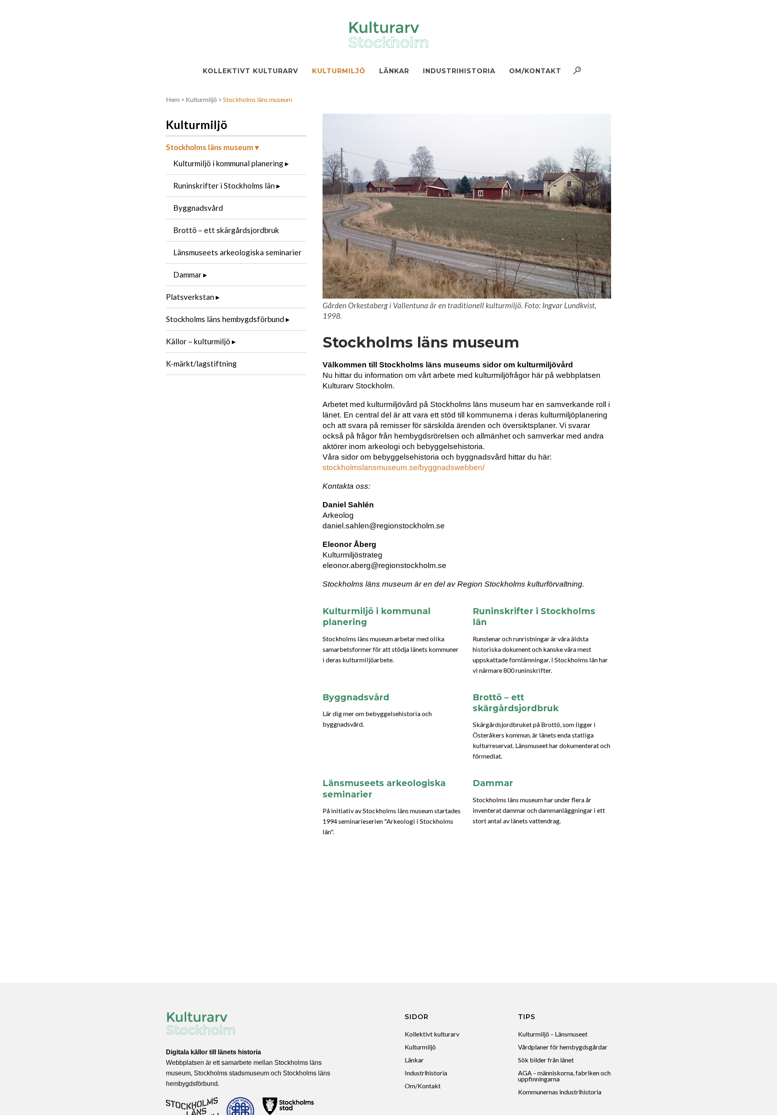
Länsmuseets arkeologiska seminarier (237, 252)
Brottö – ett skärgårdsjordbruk (226, 230)
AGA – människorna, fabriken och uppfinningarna (564, 1076)
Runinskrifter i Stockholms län (224, 185)
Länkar (414, 1060)
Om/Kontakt (423, 1086)
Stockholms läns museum (209, 147)
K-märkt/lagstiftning (201, 363)
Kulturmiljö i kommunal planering (228, 163)
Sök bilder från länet (546, 1060)
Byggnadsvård (198, 207)
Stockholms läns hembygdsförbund (225, 319)
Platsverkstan (190, 296)
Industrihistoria (426, 1073)
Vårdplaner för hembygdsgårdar (562, 1047)
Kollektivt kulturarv (432, 1034)
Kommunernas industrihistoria (559, 1092)
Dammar (187, 274)
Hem (173, 99)
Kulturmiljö (201, 99)
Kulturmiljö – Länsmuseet (553, 1034)
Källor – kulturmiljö (198, 341)
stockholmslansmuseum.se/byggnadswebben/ (403, 467)
